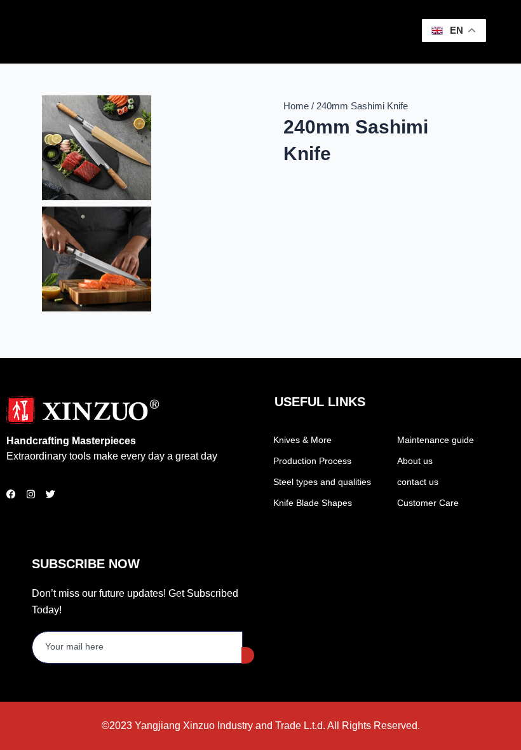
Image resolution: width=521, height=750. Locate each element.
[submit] (247, 655)
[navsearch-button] (385, 29)
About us (415, 461)
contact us (417, 482)
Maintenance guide (435, 440)
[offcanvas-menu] (401, 32)
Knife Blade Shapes (312, 503)
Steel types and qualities (322, 482)
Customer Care (428, 503)
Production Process (312, 461)
